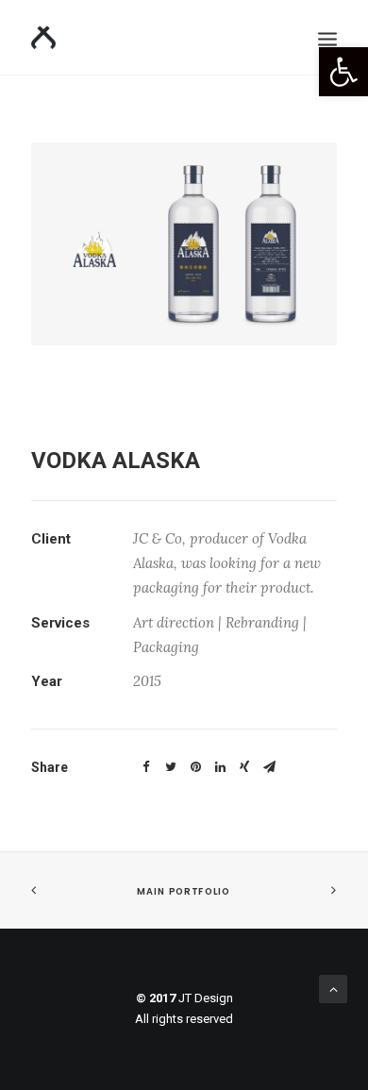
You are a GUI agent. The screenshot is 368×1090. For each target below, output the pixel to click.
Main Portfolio (183, 891)
